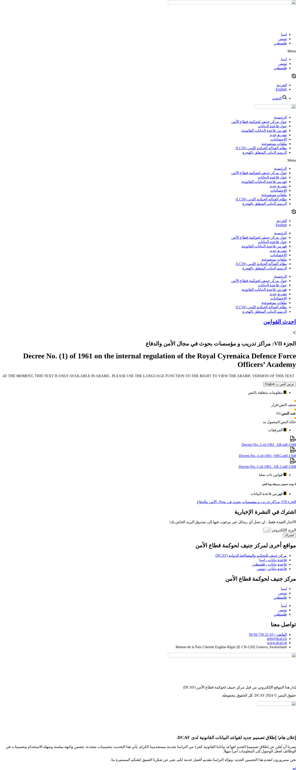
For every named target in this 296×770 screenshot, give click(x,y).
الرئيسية (280, 117)
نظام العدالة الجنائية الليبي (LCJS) (261, 148)
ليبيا (284, 34)
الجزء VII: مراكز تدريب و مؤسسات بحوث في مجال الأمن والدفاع (246, 502)
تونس (282, 39)
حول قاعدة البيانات (272, 126)
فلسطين (280, 43)
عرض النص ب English (279, 384)
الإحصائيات (278, 139)
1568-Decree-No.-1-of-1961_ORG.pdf (267, 456)
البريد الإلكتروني (283, 530)
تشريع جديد (278, 135)
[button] (148, 51)
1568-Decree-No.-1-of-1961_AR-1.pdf (267, 467)
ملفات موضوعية (274, 144)
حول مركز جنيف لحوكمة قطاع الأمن (259, 122)
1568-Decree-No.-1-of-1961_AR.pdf (269, 445)
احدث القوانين (279, 322)
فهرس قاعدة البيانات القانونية (264, 130)
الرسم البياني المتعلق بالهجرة (264, 152)
